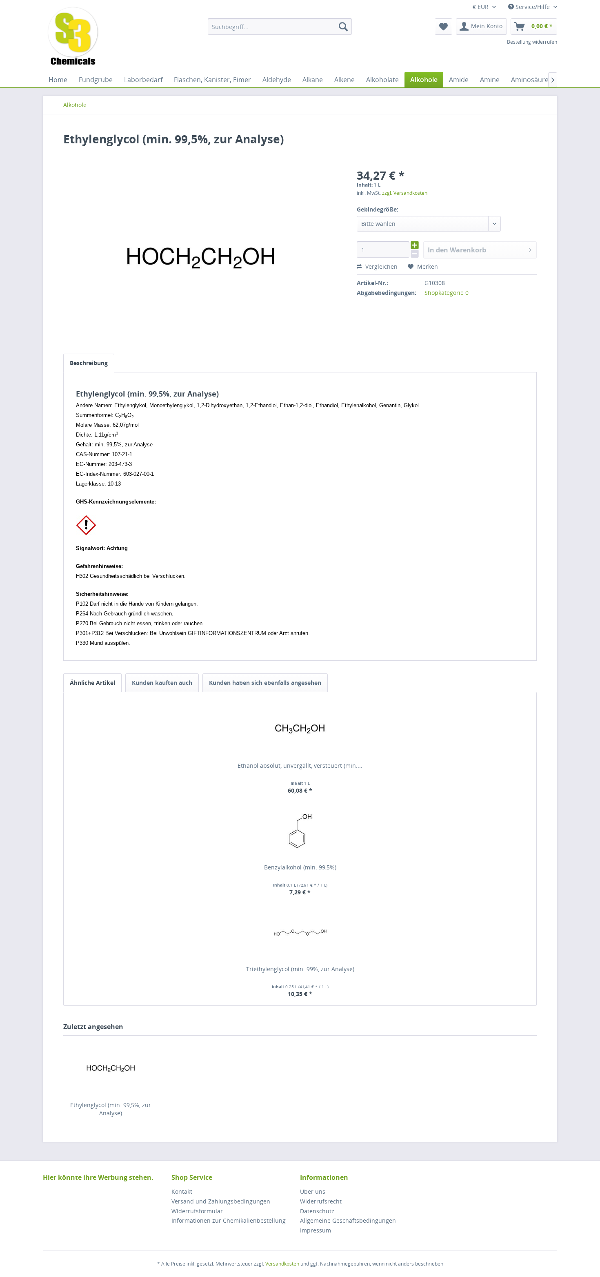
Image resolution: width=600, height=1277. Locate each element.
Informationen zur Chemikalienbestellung (228, 1220)
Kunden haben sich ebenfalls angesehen (265, 682)
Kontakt (181, 1191)
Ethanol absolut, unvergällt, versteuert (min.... (300, 765)
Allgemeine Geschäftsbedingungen (348, 1220)
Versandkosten (282, 1263)
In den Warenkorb (457, 249)
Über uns (312, 1191)
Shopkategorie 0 (446, 292)
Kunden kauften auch (162, 682)
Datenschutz (317, 1211)
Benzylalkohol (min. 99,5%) (300, 867)
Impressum (315, 1230)
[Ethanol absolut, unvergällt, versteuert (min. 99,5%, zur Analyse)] (300, 729)
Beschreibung (89, 363)
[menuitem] (280, 26)
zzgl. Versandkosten (404, 192)
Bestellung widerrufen (532, 41)
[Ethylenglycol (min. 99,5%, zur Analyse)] (110, 1068)
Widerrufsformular (197, 1211)
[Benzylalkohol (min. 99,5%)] (300, 830)
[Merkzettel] (443, 26)
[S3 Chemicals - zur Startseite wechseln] (73, 36)
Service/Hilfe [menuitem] (532, 7)
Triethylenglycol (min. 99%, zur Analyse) (300, 969)
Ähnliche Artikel (92, 682)
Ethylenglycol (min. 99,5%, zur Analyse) (110, 1109)
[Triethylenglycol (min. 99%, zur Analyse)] (300, 932)
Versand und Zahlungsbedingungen (220, 1201)
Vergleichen (381, 266)
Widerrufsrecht (321, 1201)
